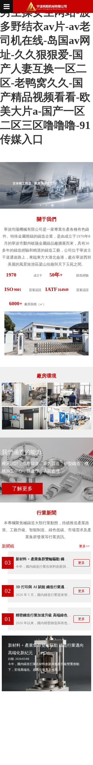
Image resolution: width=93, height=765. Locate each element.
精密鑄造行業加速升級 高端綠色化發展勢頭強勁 (54, 615)
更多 (81, 563)
